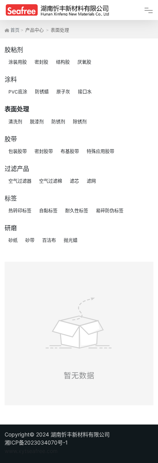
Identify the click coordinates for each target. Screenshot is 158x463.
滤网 (91, 181)
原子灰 (63, 92)
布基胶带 (70, 151)
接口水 (85, 92)
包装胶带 (17, 151)
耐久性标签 (76, 211)
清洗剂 (15, 122)
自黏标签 (48, 211)
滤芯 (74, 181)
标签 (11, 198)
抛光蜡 (70, 240)
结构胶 (63, 62)
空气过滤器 (19, 181)
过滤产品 (17, 168)
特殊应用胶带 (100, 151)
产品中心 (34, 30)
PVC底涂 (17, 92)
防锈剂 (58, 122)
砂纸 (13, 240)
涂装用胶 (17, 62)
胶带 (11, 139)
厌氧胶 (84, 62)
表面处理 (17, 109)
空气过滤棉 (50, 181)
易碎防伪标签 (109, 211)
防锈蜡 (42, 92)
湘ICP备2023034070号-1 (36, 442)
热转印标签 (19, 211)
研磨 (11, 228)
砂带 (30, 240)
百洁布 (49, 240)
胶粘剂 (14, 49)
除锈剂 (80, 122)
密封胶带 (44, 151)
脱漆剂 (37, 122)
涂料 (11, 79)
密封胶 (41, 62)
